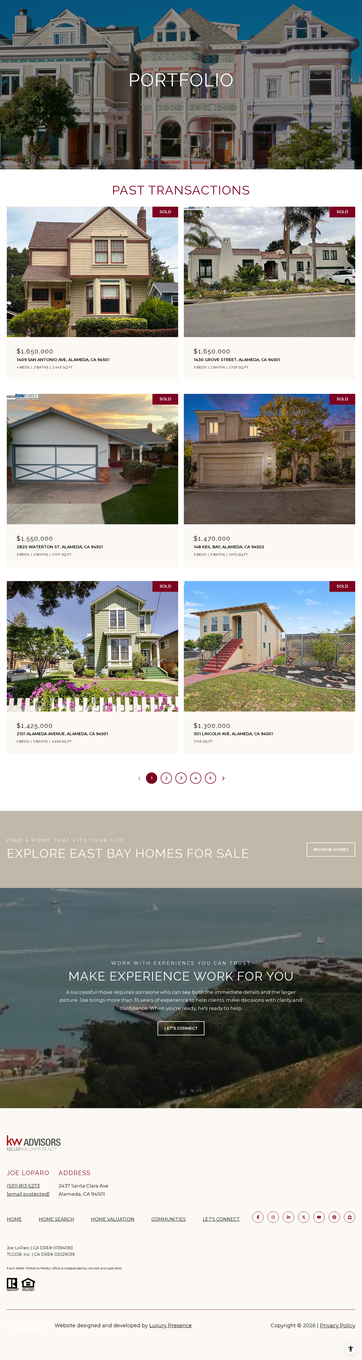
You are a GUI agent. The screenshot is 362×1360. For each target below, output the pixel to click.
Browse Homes (330, 849)
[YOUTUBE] (319, 1217)
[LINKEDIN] (288, 1217)
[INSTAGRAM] (273, 1217)
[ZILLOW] (349, 1217)
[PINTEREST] (334, 1217)
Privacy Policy (337, 1325)
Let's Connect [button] (181, 1028)
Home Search (56, 1219)
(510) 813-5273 (23, 1186)
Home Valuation (112, 1219)
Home (14, 1219)
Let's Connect (221, 1219)
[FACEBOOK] (258, 1217)
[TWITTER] (303, 1217)
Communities (168, 1219)
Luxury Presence (170, 1325)
